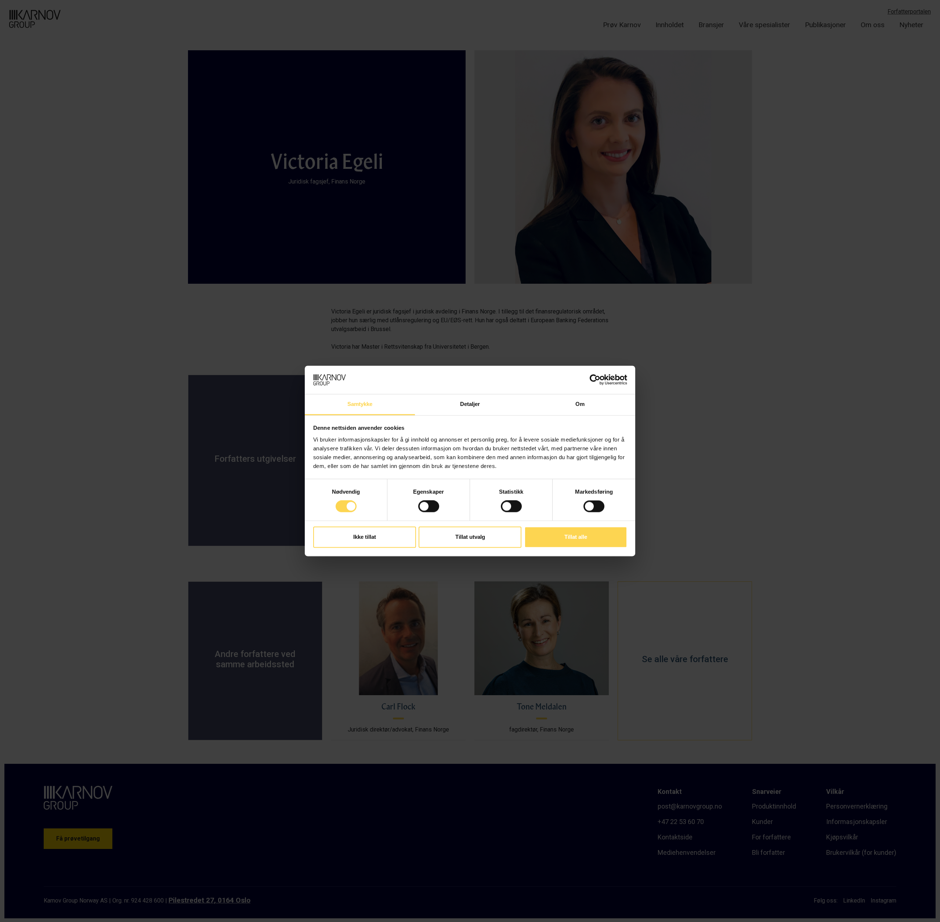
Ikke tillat (364, 537)
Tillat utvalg (470, 537)
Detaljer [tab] (470, 404)
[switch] (428, 506)
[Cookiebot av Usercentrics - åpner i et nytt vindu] (595, 379)
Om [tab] (580, 404)
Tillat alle (575, 537)
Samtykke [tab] (360, 404)
